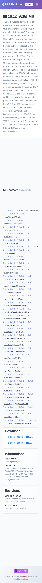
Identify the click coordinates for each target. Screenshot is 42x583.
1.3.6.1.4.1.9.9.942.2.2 (16, 269)
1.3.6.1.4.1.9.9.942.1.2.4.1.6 (19, 420)
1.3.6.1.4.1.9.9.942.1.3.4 (17, 322)
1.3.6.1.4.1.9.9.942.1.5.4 (17, 368)
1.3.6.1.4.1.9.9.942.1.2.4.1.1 (19, 387)
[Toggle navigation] (37, 4)
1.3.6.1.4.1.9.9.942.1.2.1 (17, 283)
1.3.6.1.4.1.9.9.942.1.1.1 (17, 276)
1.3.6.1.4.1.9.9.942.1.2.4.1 (18, 381)
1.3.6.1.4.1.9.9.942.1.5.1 (17, 348)
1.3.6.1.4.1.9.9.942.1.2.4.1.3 (19, 400)
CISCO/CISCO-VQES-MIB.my (20, 443)
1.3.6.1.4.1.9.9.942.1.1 (16, 227)
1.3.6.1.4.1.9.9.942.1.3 (16, 240)
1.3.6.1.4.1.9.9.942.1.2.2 (17, 289)
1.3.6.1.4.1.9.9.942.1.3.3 (17, 315)
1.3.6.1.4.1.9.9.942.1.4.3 (17, 341)
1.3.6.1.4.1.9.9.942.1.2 (16, 233)
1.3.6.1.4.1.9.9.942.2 (15, 256)
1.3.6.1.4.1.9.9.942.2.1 (16, 263)
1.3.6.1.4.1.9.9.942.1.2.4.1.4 (19, 407)
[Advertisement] (21, 161)
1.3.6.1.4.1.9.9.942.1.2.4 (17, 374)
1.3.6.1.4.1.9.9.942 (14, 210)
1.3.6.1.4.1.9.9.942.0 (15, 214)
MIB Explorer (13, 4)
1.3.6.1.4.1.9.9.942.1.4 (16, 246)
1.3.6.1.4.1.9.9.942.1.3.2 (17, 309)
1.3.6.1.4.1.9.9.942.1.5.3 (17, 361)
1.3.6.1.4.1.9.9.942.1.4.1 (17, 328)
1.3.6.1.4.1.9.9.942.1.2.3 (17, 296)
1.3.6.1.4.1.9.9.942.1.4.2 (17, 335)
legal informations (21, 579)
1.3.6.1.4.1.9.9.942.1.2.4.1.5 (19, 414)
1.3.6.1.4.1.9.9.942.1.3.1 (17, 302)
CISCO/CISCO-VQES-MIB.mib (21, 437)
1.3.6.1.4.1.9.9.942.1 (15, 220)
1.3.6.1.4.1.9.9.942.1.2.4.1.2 (19, 394)
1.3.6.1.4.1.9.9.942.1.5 (16, 250)
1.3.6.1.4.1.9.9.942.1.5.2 (17, 355)
